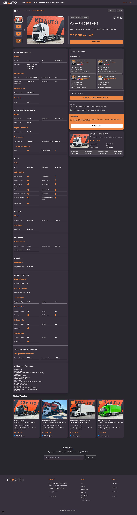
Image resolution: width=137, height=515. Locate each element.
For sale (28, 11)
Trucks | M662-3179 (38, 11)
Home (23, 11)
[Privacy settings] (3, 512)
